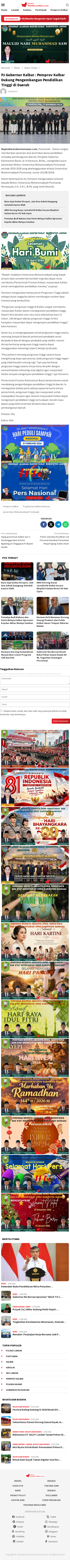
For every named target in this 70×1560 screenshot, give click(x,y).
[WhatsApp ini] (65, 524)
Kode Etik (18, 1485)
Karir (18, 1490)
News (3, 1284)
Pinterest (20, 1522)
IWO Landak (12, 1373)
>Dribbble (20, 1536)
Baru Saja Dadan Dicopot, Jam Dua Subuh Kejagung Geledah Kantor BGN (17, 585)
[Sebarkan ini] (43, 524)
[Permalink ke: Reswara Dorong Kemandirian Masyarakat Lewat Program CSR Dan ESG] (17, 641)
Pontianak (12, 1356)
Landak (29, 1444)
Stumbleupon (53, 1526)
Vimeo (53, 1536)
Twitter (53, 1516)
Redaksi (51, 1481)
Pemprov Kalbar (11, 506)
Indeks (17, 1481)
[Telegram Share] (58, 524)
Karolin (10, 1367)
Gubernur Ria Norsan (17, 1390)
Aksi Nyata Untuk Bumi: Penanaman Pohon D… (38, 1447)
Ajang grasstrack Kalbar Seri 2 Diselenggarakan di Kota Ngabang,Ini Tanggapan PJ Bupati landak (17, 540)
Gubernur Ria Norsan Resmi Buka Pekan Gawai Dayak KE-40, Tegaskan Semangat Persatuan (52, 656)
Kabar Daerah (19, 1307)
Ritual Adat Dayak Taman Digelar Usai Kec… (37, 1459)
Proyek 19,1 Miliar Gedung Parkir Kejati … (36, 1309)
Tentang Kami (51, 1485)
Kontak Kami (18, 1500)
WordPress (20, 1531)
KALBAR (9, 1361)
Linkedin (20, 1541)
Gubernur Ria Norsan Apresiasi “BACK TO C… (37, 1297)
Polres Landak (14, 1350)
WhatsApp (53, 1522)
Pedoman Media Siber (34, 1505)
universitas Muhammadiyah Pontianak (21, 511)
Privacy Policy (18, 1495)
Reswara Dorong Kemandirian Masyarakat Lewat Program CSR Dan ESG (17, 654)
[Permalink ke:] (3, 91)
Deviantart (53, 1541)
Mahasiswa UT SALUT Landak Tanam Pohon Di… (39, 1434)
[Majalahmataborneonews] (35, 4)
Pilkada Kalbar (14, 1384)
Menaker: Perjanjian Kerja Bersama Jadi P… (36, 1334)
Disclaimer (51, 1495)
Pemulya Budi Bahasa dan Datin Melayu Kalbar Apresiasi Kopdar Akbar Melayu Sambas (17, 620)
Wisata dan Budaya (21, 1407)
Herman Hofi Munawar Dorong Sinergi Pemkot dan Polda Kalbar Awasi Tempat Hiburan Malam (53, 621)
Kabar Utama (18, 1432)
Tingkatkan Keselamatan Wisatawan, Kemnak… (39, 1322)
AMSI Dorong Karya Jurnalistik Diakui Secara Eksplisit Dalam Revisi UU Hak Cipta (52, 587)
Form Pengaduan (51, 1500)
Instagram (53, 1531)
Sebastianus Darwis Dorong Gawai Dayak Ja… (38, 1422)
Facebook (20, 1516)
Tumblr (20, 1526)
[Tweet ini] (51, 524)
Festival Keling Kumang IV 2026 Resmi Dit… (36, 1409)
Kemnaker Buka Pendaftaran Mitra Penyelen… (27, 1286)
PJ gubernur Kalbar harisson (36, 506)
